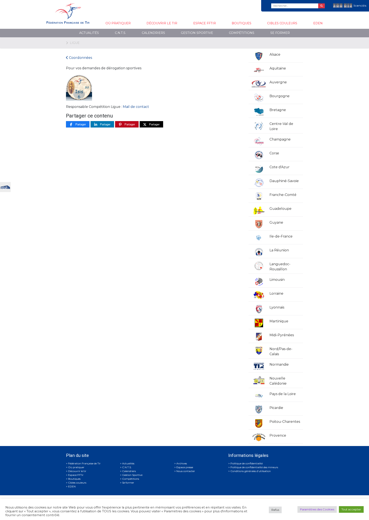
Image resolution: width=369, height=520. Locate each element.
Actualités (89, 33)
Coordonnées (80, 58)
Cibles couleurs (282, 23)
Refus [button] (275, 509)
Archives (181, 463)
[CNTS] (5, 186)
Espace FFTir (204, 23)
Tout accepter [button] (351, 509)
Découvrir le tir (161, 23)
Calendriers (153, 33)
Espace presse (184, 467)
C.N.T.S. (120, 33)
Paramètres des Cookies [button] (317, 509)
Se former (280, 33)
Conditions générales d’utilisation (250, 471)
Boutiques (241, 23)
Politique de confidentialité (246, 463)
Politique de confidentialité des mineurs (254, 467)
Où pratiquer (118, 23)
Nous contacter (185, 471)
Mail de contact (136, 107)
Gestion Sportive (197, 33)
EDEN (318, 23)
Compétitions (241, 33)
